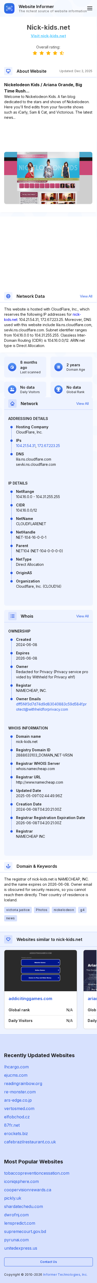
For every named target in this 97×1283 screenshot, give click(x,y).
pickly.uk (12, 1198)
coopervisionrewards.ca (27, 1189)
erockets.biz (16, 1133)
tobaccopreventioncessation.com (36, 1173)
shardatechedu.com (23, 1206)
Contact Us (48, 1262)
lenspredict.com (19, 1223)
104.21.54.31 (25, 445)
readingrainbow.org (23, 1083)
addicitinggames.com (30, 998)
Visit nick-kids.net (48, 35)
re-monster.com (20, 1091)
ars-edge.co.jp (18, 1100)
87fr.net (12, 1125)
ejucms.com (15, 1075)
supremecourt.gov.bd (25, 1231)
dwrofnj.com (16, 1214)
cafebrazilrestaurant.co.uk (30, 1141)
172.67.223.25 (49, 445)
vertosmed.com (19, 1108)
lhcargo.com (16, 1066)
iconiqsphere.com (21, 1181)
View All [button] (86, 296)
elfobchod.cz (17, 1116)
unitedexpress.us (20, 1248)
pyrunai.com (16, 1239)
